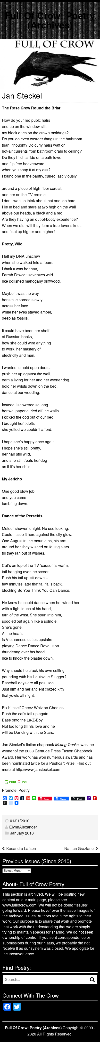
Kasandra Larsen (21, 848)
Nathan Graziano (79, 848)
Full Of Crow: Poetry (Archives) (50, 20)
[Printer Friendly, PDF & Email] (15, 781)
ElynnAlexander (23, 827)
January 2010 (22, 833)
